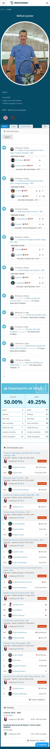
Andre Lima (17, 472)
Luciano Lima (18, 551)
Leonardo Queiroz (20, 557)
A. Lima (18, 190)
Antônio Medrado (20, 693)
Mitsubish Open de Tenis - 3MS (30, 211)
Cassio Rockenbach (21, 489)
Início (3, 9)
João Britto (17, 660)
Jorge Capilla (18, 655)
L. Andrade (19, 283)
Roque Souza (18, 534)
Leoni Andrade (19, 524)
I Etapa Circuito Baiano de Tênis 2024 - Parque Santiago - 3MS (26, 151)
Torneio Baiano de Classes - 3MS (31, 270)
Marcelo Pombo (19, 467)
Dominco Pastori (19, 666)
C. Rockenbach (21, 219)
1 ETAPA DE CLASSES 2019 (35, 315)
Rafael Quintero (19, 671)
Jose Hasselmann (20, 587)
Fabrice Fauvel (18, 615)
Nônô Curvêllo (18, 638)
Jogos (13, 126)
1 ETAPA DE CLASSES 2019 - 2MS (16, 620)
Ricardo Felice (18, 529)
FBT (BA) (20, 461)
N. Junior (18, 165)
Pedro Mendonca (20, 632)
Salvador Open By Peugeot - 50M (16, 643)
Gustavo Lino (18, 507)
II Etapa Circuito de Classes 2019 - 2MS (18, 593)
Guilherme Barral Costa (22, 582)
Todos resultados (38, 700)
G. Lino (18, 249)
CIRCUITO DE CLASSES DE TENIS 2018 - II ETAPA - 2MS (24, 676)
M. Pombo (19, 160)
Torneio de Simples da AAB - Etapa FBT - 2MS (21, 495)
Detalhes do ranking (37, 740)
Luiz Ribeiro (17, 610)
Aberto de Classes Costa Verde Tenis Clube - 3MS (23, 540)
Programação (26, 126)
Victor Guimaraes (20, 562)
